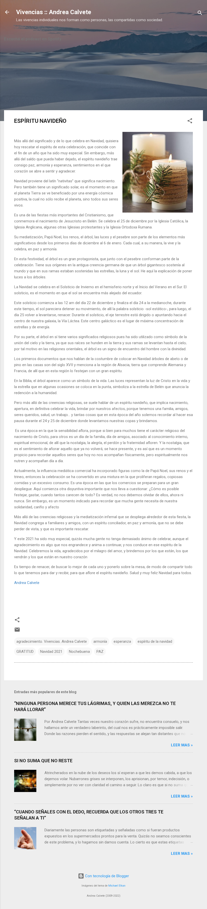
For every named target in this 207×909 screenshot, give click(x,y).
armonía (100, 641)
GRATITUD (25, 651)
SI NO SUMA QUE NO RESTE (43, 760)
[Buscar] (200, 13)
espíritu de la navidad (155, 641)
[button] (190, 122)
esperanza (122, 641)
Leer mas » (182, 745)
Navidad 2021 (51, 651)
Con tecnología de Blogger (106, 876)
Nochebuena (79, 651)
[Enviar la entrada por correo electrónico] (17, 631)
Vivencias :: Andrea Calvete (53, 12)
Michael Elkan (116, 885)
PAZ (100, 651)
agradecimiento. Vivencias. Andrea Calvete (51, 641)
